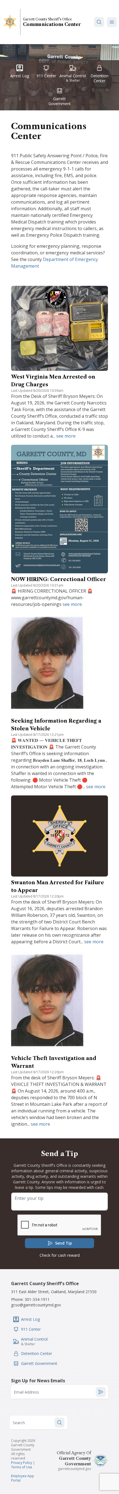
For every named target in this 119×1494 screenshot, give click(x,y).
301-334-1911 (37, 1299)
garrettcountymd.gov (74, 1468)
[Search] (99, 22)
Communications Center (52, 24)
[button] (112, 22)
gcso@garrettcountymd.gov (36, 1304)
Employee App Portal (22, 1478)
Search (19, 1422)
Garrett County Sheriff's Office (47, 19)
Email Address (26, 1392)
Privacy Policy (21, 1462)
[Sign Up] (101, 1392)
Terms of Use (21, 1467)
